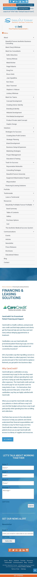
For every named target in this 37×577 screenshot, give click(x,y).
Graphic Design (11, 124)
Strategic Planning (12, 139)
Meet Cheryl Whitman (13, 47)
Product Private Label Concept (16, 120)
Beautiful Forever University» (25, 5)
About (6, 37)
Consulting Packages (13, 170)
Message (6, 487)
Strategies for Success (13, 132)
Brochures (9, 251)
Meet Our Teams (11, 97)
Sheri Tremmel (11, 86)
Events (8, 235)
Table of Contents (12, 212)
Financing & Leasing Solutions (16, 185)
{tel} (20, 26)
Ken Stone (10, 82)
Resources (7, 201)
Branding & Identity (12, 109)
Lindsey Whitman (12, 93)
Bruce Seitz (10, 74)
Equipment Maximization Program (18, 178)
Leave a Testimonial (12, 197)
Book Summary (11, 209)
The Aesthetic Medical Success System (19, 228)
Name (5, 464)
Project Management (13, 155)
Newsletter (9, 243)
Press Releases (11, 247)
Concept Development (14, 101)
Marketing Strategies (13, 151)
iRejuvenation (11, 182)
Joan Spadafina (11, 78)
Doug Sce (9, 70)
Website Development (14, 112)
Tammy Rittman (11, 59)
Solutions (7, 128)
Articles (8, 239)
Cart (7, 224)
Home (3, 286)
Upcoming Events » (23, 8)
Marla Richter (10, 63)
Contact (6, 262)
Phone (5, 480)
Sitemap (23, 569)
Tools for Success (12, 162)
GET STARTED (8, 439)
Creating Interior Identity (14, 105)
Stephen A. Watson (12, 89)
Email (4, 472)
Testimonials (8, 193)
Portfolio (7, 189)
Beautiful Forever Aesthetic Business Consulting (18, 42)
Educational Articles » (10, 8)
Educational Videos (12, 255)
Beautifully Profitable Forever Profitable (19, 205)
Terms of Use (15, 569)
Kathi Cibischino (11, 55)
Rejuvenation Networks (14, 166)
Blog (5, 258)
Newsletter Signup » (9, 5)
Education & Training (13, 159)
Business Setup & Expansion (16, 147)
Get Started (18, 575)
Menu (6, 33)
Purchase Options (12, 220)
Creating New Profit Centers (16, 136)
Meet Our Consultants (13, 51)
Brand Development (13, 143)
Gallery (8, 216)
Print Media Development (15, 116)
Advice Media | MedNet (24, 566)
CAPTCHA (5, 502)
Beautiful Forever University (15, 174)
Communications (10, 232)
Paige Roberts (11, 66)
